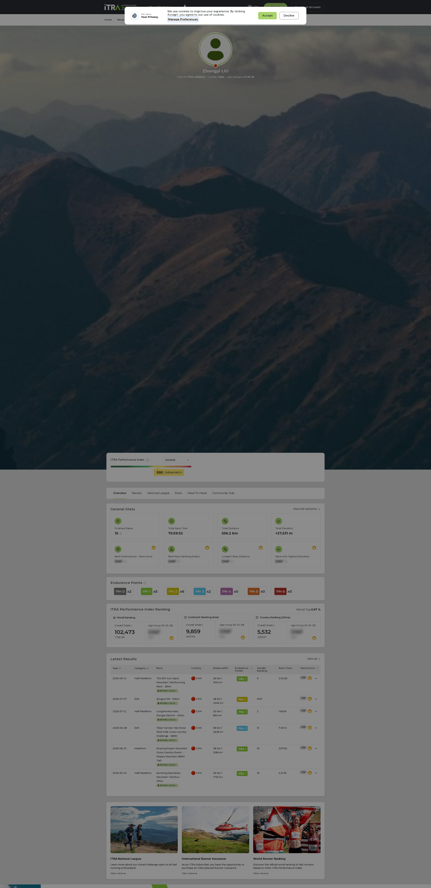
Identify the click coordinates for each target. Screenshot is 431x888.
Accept (267, 15)
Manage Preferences (183, 19)
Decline (289, 15)
